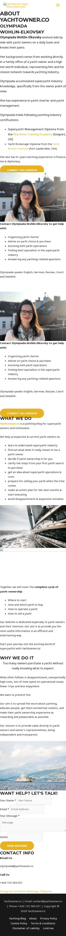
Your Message (10, 815)
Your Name (8, 800)
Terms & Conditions (43, 923)
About (33, 918)
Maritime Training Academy (32, 134)
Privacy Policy (48, 918)
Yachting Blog (17, 918)
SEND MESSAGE (17, 845)
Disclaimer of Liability (26, 928)
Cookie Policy (19, 923)
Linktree (48, 928)
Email (4, 809)
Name (4, 837)
